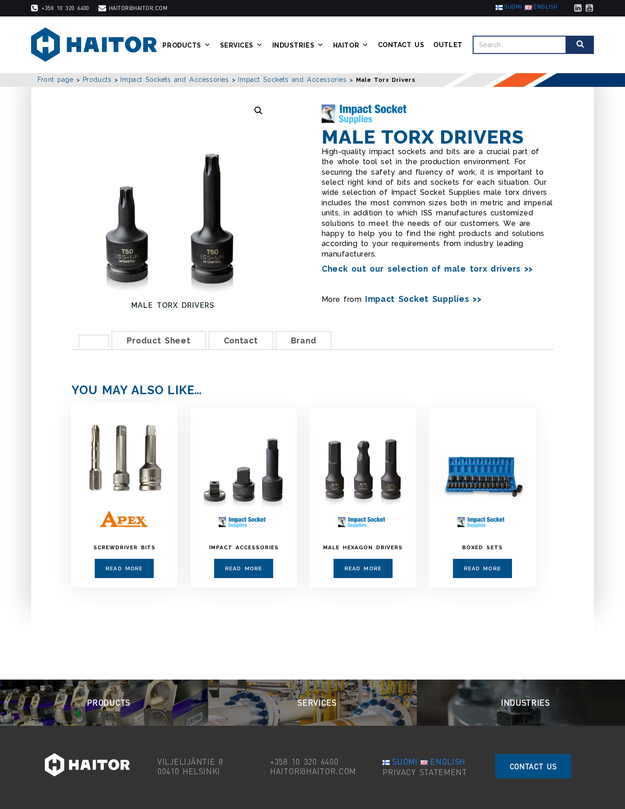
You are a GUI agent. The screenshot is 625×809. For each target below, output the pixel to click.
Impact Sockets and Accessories (174, 79)
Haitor (346, 45)
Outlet (447, 45)
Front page (56, 79)
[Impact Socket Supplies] (367, 113)
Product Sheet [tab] (158, 340)
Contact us (401, 45)
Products (181, 45)
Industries (293, 45)
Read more (124, 568)
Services (236, 45)
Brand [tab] (304, 340)
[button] (258, 110)
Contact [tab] (241, 340)
